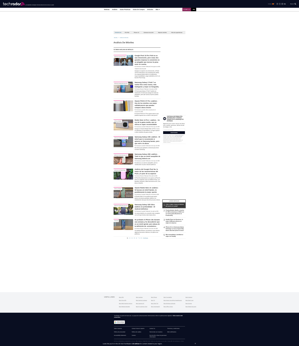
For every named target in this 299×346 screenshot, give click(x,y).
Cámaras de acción (149, 32)
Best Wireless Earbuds (169, 303)
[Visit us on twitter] (280, 4)
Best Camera (189, 297)
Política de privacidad (119, 332)
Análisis (114, 9)
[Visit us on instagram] (282, 4)
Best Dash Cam (189, 300)
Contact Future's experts (138, 328)
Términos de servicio (179, 135)
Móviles (115, 37)
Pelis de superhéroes (176, 32)
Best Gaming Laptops (141, 300)
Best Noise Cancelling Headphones (173, 300)
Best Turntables (168, 297)
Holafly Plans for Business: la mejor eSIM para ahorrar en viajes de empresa (174, 221)
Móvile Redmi (117, 121)
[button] (293, 4)
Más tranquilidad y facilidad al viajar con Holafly (174, 235)
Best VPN (121, 297)
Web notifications (171, 332)
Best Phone (154, 297)
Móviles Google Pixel (120, 56)
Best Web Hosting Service (125, 303)
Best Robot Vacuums (191, 306)
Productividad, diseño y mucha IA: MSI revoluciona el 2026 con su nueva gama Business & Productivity (175, 213)
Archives (145, 238)
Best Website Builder (124, 306)
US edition (136, 344)
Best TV (153, 300)
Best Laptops (139, 297)
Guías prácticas (125, 9)
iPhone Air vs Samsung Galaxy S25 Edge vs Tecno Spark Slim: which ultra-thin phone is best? (175, 228)
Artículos (150, 9)
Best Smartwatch (155, 306)
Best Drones (189, 303)
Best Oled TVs (154, 303)
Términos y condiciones (173, 328)
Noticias (106, 9)
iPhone (116, 220)
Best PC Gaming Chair (141, 306)
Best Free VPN (122, 300)
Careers (134, 335)
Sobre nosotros (118, 328)
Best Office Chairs (168, 306)
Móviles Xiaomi (118, 102)
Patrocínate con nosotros (156, 332)
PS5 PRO (127, 32)
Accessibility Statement (120, 335)
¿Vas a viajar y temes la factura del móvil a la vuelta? (175, 205)
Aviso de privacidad (178, 136)
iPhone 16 (136, 32)
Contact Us (152, 328)
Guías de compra (139, 9)
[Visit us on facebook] (277, 4)
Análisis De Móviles (124, 37)
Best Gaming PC (140, 303)
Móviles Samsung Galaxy (121, 83)
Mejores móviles (162, 32)
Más (157, 9)
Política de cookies (136, 332)
